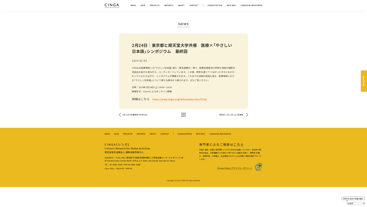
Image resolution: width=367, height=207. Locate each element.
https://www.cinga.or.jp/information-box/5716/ (180, 99)
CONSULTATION (214, 5)
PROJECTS (155, 5)
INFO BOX (231, 5)
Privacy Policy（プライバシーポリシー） (234, 168)
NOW (143, 5)
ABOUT (181, 5)
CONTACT (193, 5)
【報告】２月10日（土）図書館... (232, 114)
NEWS (133, 5)
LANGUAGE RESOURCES (251, 5)
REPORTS (168, 5)
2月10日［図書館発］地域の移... (135, 114)
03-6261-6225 (116, 164)
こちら (239, 144)
